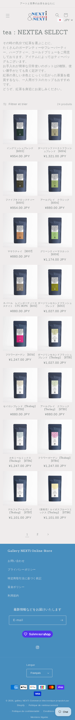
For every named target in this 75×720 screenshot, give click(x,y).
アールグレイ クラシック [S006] (56, 201)
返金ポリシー (16, 586)
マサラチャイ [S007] (20, 251)
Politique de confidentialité (25, 711)
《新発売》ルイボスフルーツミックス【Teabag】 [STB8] (55, 511)
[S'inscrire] (62, 620)
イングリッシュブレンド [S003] (21, 150)
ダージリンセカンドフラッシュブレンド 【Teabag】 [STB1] (55, 356)
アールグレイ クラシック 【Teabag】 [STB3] (56, 408)
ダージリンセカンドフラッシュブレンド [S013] (55, 305)
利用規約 (13, 595)
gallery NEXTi (22, 700)
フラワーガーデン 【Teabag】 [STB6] (55, 459)
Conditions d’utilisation (55, 711)
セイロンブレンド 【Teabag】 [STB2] (20, 408)
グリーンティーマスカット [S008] (56, 253)
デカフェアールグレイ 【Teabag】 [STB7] (21, 511)
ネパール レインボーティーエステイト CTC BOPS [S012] (20, 305)
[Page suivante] (48, 534)
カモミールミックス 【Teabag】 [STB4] (20, 459)
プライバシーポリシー (22, 569)
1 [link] (27, 534)
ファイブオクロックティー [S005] (21, 201)
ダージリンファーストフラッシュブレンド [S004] (55, 150)
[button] (7, 16)
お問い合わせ (16, 560)
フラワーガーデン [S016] (20, 354)
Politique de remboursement (43, 705)
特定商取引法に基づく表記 (24, 578)
